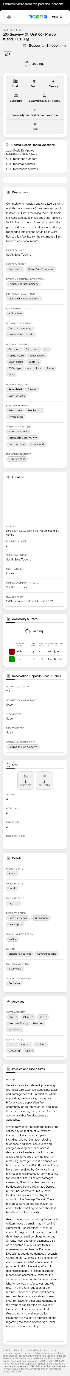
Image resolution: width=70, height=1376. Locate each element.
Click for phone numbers (21, 158)
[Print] (9, 17)
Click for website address (22, 169)
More (55, 16)
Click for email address (20, 163)
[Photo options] (7, 54)
